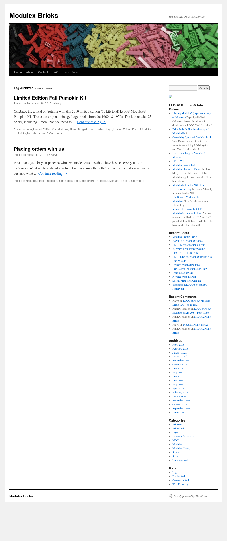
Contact (43, 72)
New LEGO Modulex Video (187, 240)
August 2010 (179, 412)
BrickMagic (178, 428)
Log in (175, 472)
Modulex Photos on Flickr (186, 169)
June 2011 (177, 380)
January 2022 (179, 352)
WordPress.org (180, 484)
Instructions (70, 72)
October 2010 (179, 404)
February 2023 (180, 348)
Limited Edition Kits (44, 129)
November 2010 (181, 400)
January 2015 (179, 356)
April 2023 (178, 344)
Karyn (59, 103)
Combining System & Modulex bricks (192, 137)
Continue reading (91, 121)
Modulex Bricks (33, 15)
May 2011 (177, 384)
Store (72, 129)
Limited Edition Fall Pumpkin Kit (50, 97)
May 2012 (177, 372)
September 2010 (181, 408)
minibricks (20, 133)
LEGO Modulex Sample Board (188, 244)
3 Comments (54, 133)
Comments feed (180, 480)
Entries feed (178, 476)
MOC (175, 440)
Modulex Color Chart (183, 165)
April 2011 (178, 388)
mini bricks (144, 129)
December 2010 (180, 396)
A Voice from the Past (184, 276)
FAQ (55, 72)
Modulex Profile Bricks (184, 236)
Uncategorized (180, 460)
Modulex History (181, 448)
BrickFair (177, 424)
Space (175, 452)
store (42, 133)
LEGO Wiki (178, 161)
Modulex (63, 129)
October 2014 (179, 364)
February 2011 (180, 392)
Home (18, 72)
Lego (29, 129)
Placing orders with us (39, 148)
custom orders (96, 129)
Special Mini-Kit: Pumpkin (186, 280)
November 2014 (181, 360)
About (30, 72)
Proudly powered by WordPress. (190, 496)
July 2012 (177, 368)
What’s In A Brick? (182, 272)
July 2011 (177, 376)
